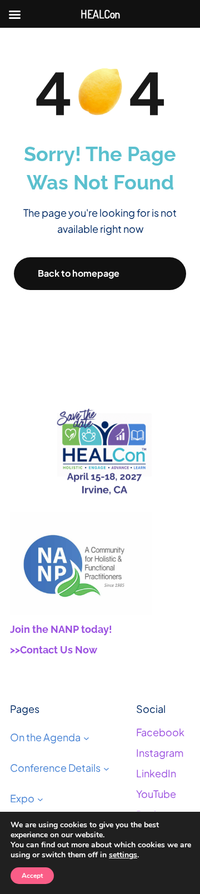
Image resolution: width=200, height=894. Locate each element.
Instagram (159, 752)
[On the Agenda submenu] (86, 738)
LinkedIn (156, 773)
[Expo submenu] (40, 799)
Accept (32, 875)
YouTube (156, 793)
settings (123, 855)
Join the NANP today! (61, 629)
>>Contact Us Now (53, 650)
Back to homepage (78, 273)
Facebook (160, 732)
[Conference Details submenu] (106, 768)
